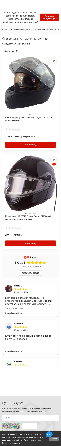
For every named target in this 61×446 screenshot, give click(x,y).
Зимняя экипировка (22, 29)
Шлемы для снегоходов (45, 29)
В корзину (30, 144)
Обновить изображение (13, 431)
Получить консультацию (49, 17)
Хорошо (53, 439)
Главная (5, 29)
